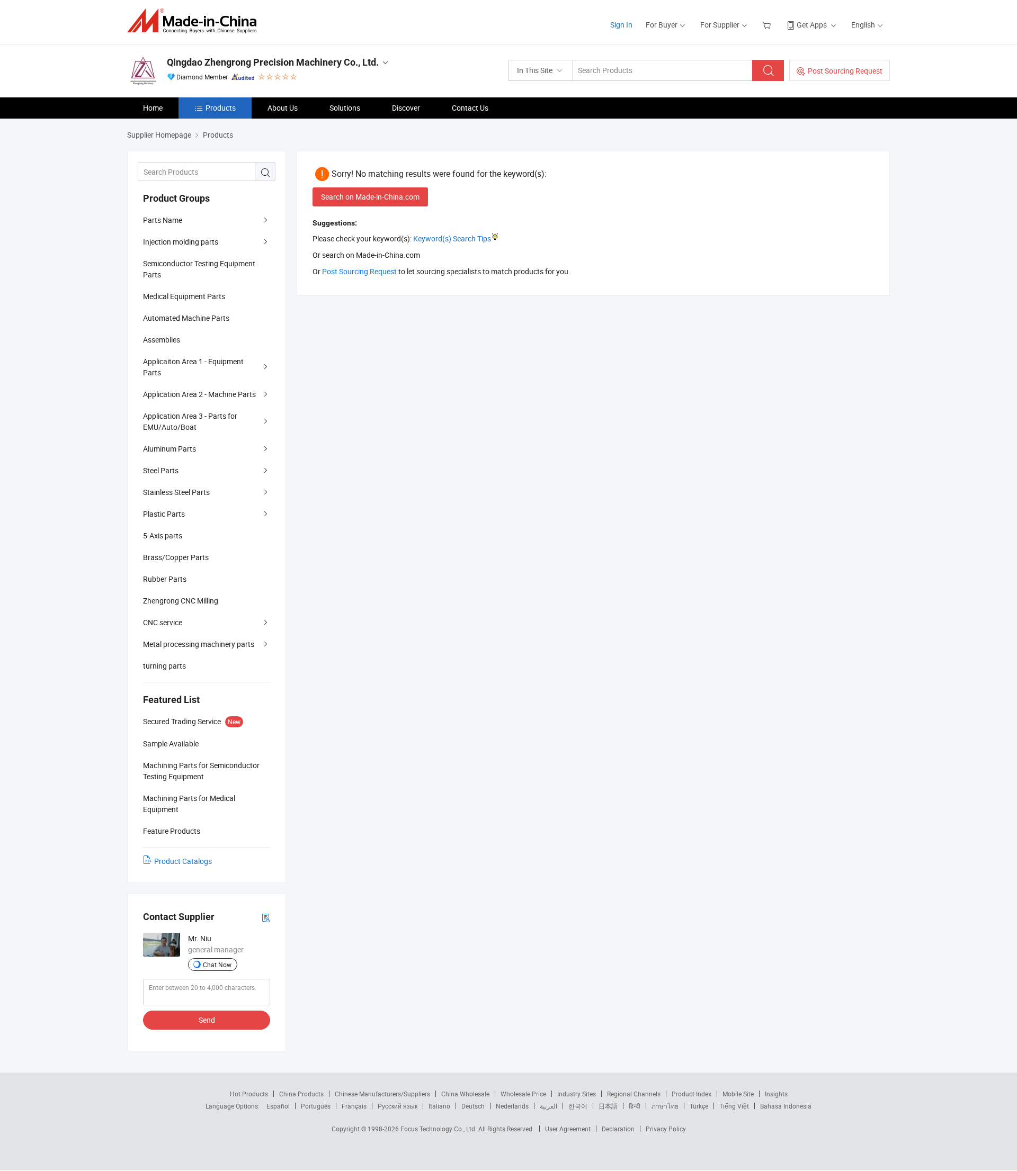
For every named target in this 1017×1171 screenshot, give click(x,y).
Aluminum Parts (169, 449)
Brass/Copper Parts (176, 557)
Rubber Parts (164, 579)
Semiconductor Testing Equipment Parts (199, 269)
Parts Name (162, 220)
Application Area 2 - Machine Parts (199, 394)
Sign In (621, 25)
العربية (548, 1106)
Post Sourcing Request (845, 71)
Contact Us (470, 108)
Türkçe (699, 1106)
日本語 (608, 1106)
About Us (282, 108)
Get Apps (811, 25)
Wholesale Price (523, 1093)
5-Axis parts (162, 535)
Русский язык (397, 1106)
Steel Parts (161, 470)
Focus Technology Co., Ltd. (439, 1128)
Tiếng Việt (734, 1106)
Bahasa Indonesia (785, 1106)
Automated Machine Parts (186, 318)
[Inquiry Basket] (767, 25)
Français (354, 1106)
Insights (776, 1093)
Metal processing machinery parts (198, 644)
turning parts (164, 666)
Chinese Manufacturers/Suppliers (382, 1093)
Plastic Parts (164, 514)
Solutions (344, 108)
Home (153, 108)
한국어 (577, 1106)
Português (316, 1106)
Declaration (618, 1128)
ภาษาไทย (665, 1106)
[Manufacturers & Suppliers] (195, 20)
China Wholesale (465, 1093)
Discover (406, 108)
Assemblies (161, 340)
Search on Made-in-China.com (370, 197)
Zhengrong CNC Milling (180, 601)
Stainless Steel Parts (176, 492)
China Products (301, 1093)
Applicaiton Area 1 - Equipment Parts (193, 366)
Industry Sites (576, 1093)
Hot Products (249, 1093)
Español (278, 1106)
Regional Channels (634, 1093)
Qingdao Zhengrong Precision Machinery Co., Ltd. (273, 62)
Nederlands (512, 1106)
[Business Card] (266, 917)
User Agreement (568, 1128)
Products (221, 108)
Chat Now (217, 964)
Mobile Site (738, 1093)
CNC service (162, 622)
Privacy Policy (666, 1128)
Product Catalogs (183, 861)
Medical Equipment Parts (184, 296)
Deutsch (473, 1106)
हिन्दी (634, 1106)
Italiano (439, 1106)
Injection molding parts (180, 242)
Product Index (691, 1093)
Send (207, 1020)
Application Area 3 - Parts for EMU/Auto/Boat (190, 421)
